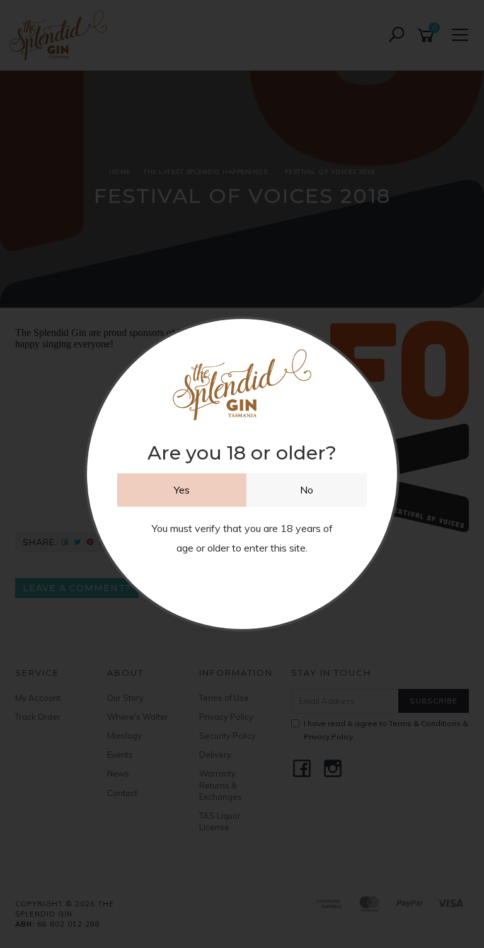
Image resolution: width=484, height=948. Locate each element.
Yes (182, 489)
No (306, 489)
